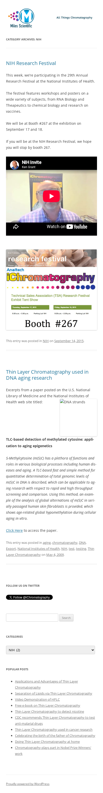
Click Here (14, 530)
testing (81, 548)
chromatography (65, 542)
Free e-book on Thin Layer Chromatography (47, 705)
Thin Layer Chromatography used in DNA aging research (47, 374)
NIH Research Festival (31, 63)
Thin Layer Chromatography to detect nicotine (49, 711)
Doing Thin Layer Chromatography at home (47, 741)
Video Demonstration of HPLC (37, 699)
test (71, 548)
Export (11, 548)
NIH (46, 341)
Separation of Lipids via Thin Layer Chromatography (53, 693)
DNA (82, 542)
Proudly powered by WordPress (28, 784)
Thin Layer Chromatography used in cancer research (53, 729)
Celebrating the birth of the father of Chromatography (55, 735)
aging (47, 542)
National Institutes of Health (39, 548)
